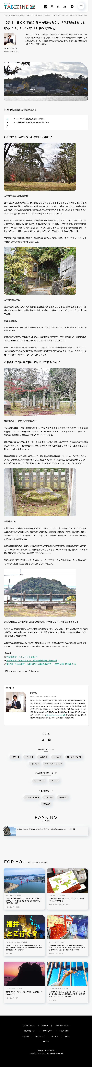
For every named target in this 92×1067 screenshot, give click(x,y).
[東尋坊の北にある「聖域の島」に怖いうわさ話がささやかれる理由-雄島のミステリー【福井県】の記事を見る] (10, 831)
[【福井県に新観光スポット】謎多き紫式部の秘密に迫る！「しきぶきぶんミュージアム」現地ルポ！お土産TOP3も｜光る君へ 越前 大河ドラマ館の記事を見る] (67, 927)
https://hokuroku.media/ (54, 715)
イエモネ (55, 1036)
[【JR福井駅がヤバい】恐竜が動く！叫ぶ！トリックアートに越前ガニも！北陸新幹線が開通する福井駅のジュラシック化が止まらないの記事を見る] (67, 974)
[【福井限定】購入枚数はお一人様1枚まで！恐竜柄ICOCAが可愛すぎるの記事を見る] (67, 880)
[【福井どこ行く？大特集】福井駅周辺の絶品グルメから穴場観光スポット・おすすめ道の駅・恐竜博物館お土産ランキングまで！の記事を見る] (24, 927)
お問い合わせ (47, 1031)
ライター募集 (63, 1031)
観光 (14, 757)
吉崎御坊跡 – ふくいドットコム (20, 656)
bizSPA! (46, 1041)
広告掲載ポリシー (30, 1031)
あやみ (19, 895)
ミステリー (39, 780)
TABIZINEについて (28, 1025)
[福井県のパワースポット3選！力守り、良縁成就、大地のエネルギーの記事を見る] (24, 974)
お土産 (42, 757)
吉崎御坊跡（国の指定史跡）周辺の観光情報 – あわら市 (31, 660)
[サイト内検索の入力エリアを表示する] (72, 6)
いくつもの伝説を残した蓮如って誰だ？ (29, 119)
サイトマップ (40, 1036)
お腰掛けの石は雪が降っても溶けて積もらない (31, 122)
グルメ (28, 757)
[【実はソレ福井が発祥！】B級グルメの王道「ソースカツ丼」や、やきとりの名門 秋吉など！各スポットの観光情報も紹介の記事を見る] (24, 880)
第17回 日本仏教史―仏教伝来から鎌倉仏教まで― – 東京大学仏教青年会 (39, 664)
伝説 (54, 780)
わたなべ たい (64, 989)
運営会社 (45, 1025)
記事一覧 (25, 1036)
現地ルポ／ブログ (73, 757)
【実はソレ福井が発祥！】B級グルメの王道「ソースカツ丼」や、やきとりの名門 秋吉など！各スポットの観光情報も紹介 (24, 901)
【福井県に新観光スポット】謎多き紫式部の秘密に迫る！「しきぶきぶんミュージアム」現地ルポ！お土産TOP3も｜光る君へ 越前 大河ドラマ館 (67, 947)
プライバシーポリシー (62, 1025)
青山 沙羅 (19, 989)
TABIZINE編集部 (22, 942)
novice (67, 1036)
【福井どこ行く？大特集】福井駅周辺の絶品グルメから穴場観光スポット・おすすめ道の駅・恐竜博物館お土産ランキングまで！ (24, 947)
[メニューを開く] (81, 6)
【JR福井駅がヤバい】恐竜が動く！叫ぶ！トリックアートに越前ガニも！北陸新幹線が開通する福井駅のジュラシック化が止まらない (67, 994)
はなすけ (63, 895)
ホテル (56, 757)
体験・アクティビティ (52, 764)
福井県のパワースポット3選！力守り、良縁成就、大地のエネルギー (24, 993)
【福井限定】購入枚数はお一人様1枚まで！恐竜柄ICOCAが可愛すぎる (66, 900)
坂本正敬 (14, 48)
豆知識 (34, 764)
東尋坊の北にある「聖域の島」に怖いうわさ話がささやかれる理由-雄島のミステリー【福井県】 (46, 829)
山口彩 (62, 942)
